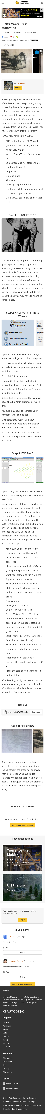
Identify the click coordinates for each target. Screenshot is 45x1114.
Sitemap (6, 1068)
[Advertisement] (22, 13)
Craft (5, 1033)
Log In (22, 920)
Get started (7, 1061)
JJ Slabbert (8, 32)
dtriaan (12, 937)
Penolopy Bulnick (16, 961)
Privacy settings (28, 1101)
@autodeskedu (12, 1088)
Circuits (6, 1022)
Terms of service (29, 1098)
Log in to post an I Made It (22, 825)
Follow (18, 88)
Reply (22, 952)
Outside (6, 1043)
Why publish (8, 1058)
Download (36, 712)
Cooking (6, 1036)
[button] (3, 3)
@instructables (12, 1083)
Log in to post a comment (22, 984)
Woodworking (32, 32)
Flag (7, 947)
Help (5, 1065)
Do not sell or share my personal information (22, 1105)
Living (5, 1040)
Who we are (7, 1072)
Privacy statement (12, 1101)
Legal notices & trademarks (15, 1109)
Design (5, 1029)
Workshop (20, 32)
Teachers (6, 1047)
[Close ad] (41, 10)
